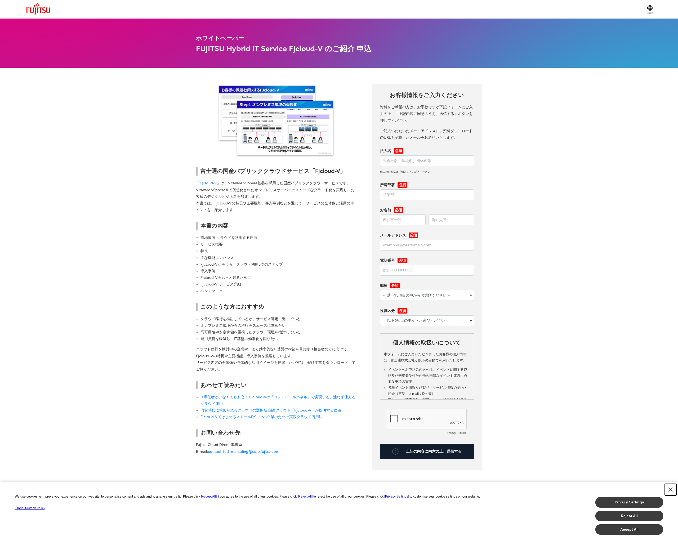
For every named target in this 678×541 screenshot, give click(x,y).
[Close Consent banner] (670, 489)
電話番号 (387, 260)
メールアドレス (393, 235)
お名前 (385, 210)
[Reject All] (305, 496)
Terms (462, 433)
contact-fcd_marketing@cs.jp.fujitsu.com (243, 451)
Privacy (451, 433)
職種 (383, 285)
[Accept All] (209, 496)
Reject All (629, 516)
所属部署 (387, 185)
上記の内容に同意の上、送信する (434, 451)
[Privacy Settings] (396, 496)
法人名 (385, 151)
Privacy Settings (629, 502)
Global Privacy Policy (30, 508)
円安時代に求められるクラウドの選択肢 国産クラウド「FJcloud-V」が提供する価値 (270, 410)
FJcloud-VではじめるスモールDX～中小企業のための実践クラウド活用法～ (263, 417)
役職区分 (387, 310)
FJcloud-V (208, 183)
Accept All (629, 529)
